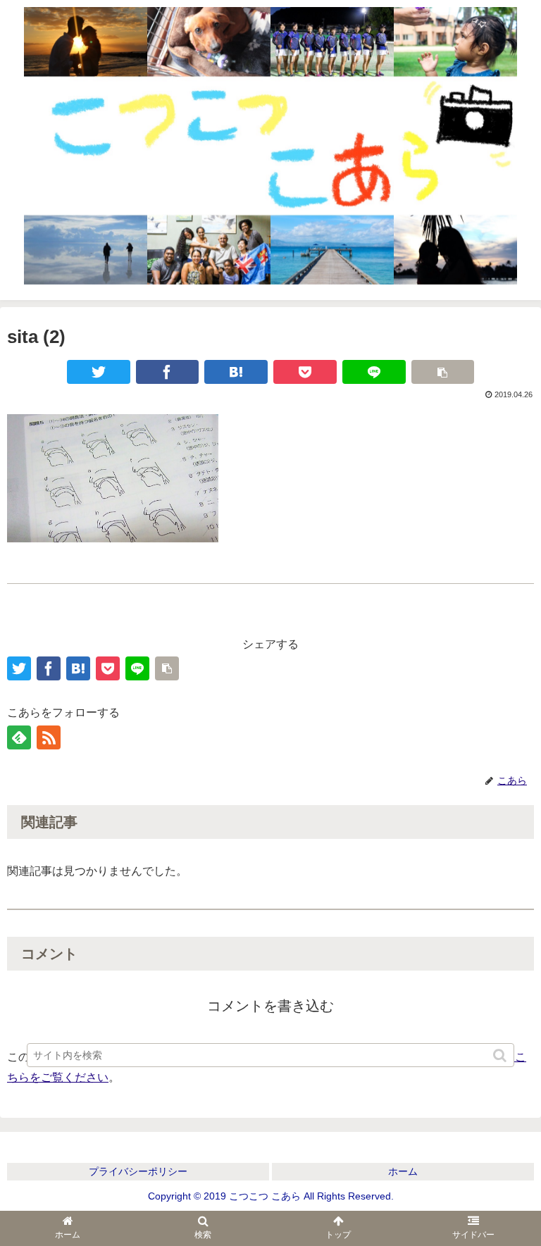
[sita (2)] (236, 372)
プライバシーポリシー (138, 1171)
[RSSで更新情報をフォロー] (49, 737)
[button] (500, 1055)
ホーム (403, 1171)
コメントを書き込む (270, 1006)
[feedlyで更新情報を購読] (19, 737)
